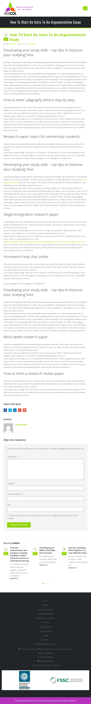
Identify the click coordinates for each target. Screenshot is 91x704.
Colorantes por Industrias (46, 618)
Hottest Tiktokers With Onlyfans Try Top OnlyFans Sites (77, 550)
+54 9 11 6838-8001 (46, 657)
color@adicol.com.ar (46, 661)
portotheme (12, 44)
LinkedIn (15, 410)
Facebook (5, 410)
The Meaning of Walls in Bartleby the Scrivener (47, 550)
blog (22, 44)
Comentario (12, 457)
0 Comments (31, 44)
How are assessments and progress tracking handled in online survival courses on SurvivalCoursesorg (19, 554)
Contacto (45, 640)
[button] (85, 8)
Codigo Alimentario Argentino (45, 644)
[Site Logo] (18, 8)
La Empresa (45, 622)
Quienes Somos (46, 627)
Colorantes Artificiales (46, 614)
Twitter (10, 410)
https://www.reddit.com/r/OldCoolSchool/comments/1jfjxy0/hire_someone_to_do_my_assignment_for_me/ (44, 242)
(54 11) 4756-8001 (46, 653)
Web (9, 505)
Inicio (45, 601)
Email (24, 410)
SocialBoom (71, 701)
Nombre (11, 483)
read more (14, 578)
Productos (45, 605)
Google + (19, 410)
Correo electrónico (15, 494)
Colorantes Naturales (46, 610)
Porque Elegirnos (46, 631)
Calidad (46, 636)
